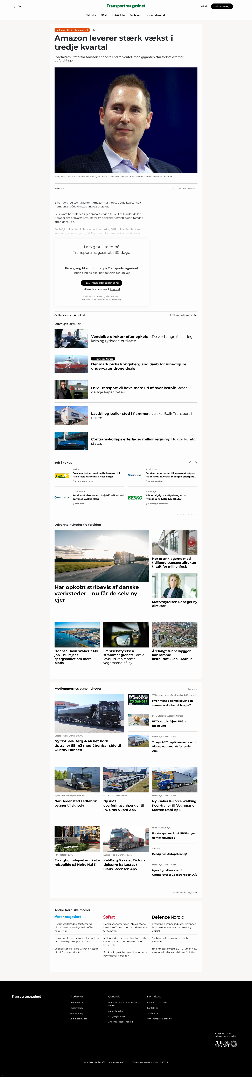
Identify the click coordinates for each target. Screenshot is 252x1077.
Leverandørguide (156, 15)
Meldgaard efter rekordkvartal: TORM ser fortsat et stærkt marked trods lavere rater (124, 941)
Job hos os (152, 1013)
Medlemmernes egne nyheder (78, 688)
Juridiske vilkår (116, 1011)
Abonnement (76, 1002)
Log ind (115, 289)
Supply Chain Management (73, 30)
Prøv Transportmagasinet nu (101, 282)
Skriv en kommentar (185, 315)
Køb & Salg (118, 15)
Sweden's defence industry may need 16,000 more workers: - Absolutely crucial (174, 927)
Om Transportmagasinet (159, 1018)
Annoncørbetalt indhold (120, 1021)
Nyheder (91, 15)
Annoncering (76, 1013)
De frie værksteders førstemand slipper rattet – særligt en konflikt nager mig (74, 927)
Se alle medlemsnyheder (184, 892)
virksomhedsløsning (110, 299)
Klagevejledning (116, 1016)
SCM (104, 15)
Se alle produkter (78, 1018)
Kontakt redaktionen (157, 1002)
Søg (20, 6)
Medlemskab (76, 1008)
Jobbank (135, 15)
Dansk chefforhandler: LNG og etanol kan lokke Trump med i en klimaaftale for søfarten (125, 927)
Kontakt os (152, 1008)
